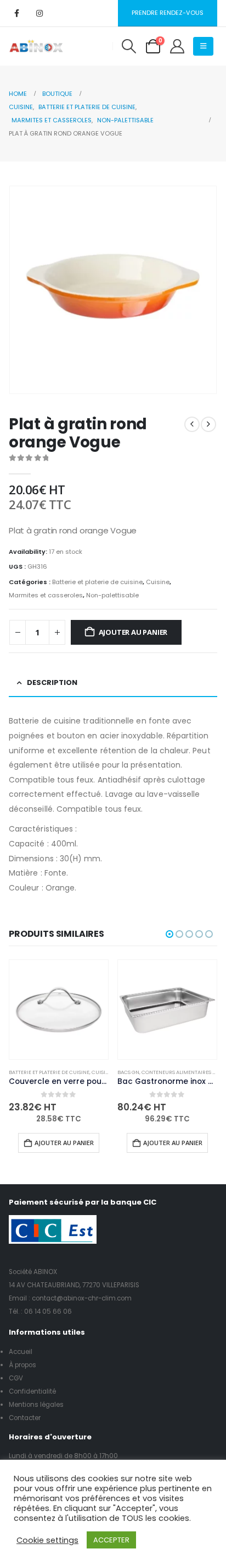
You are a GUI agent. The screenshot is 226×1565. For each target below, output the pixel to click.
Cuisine (158, 582)
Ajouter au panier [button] (64, 1142)
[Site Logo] (36, 46)
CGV (16, 1378)
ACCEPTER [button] (111, 1540)
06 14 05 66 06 (48, 1311)
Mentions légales (36, 1404)
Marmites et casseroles (46, 595)
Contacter (25, 1417)
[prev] (192, 424)
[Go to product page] (58, 1009)
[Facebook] (16, 13)
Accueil (20, 1351)
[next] (208, 424)
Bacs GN (128, 1072)
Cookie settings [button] (47, 1540)
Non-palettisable (112, 595)
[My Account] (176, 46)
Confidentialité (32, 1391)
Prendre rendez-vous (168, 12)
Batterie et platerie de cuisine (97, 582)
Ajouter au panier (133, 632)
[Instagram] (39, 13)
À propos (22, 1365)
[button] (128, 46)
